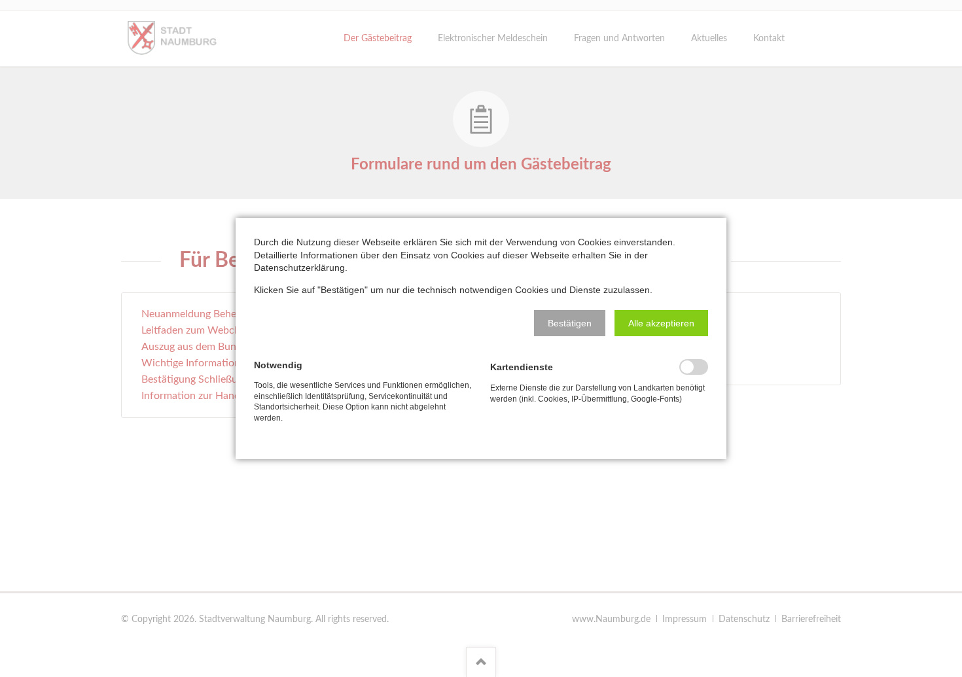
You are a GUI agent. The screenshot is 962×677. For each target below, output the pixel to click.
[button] (569, 323)
